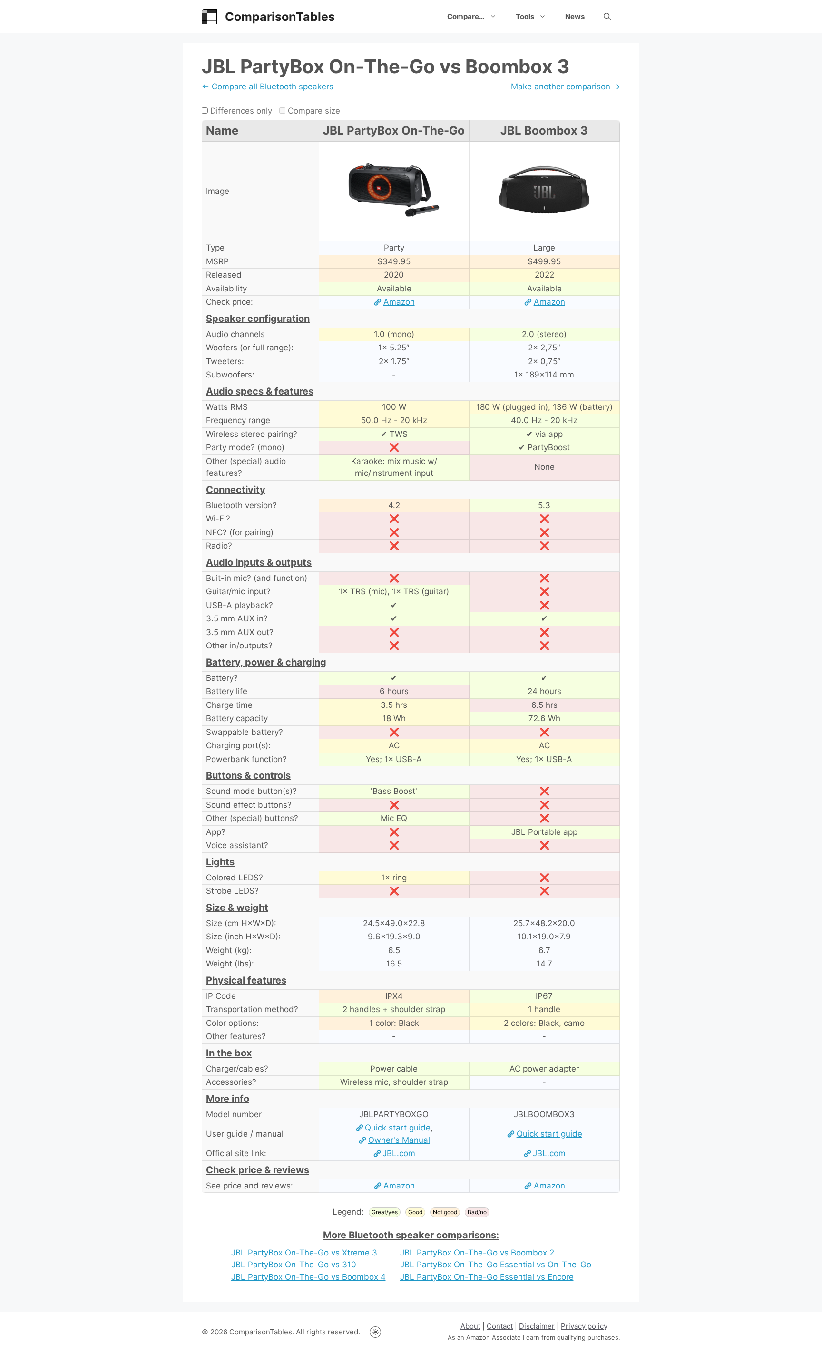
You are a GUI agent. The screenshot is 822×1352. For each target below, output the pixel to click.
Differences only (240, 111)
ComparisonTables (280, 17)
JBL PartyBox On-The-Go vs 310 (293, 1264)
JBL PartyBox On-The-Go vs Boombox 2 (477, 1252)
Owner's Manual (399, 1140)
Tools (525, 16)
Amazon (398, 302)
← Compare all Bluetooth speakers (267, 86)
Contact (500, 1326)
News (575, 16)
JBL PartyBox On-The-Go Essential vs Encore (487, 1277)
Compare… (466, 16)
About (470, 1326)
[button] (607, 16)
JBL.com (398, 1153)
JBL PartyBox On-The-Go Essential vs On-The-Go (495, 1264)
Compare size (312, 111)
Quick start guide (398, 1127)
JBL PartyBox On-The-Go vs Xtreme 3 (304, 1252)
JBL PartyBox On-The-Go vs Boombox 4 (308, 1277)
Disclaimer (537, 1326)
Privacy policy (584, 1326)
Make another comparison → (565, 86)
